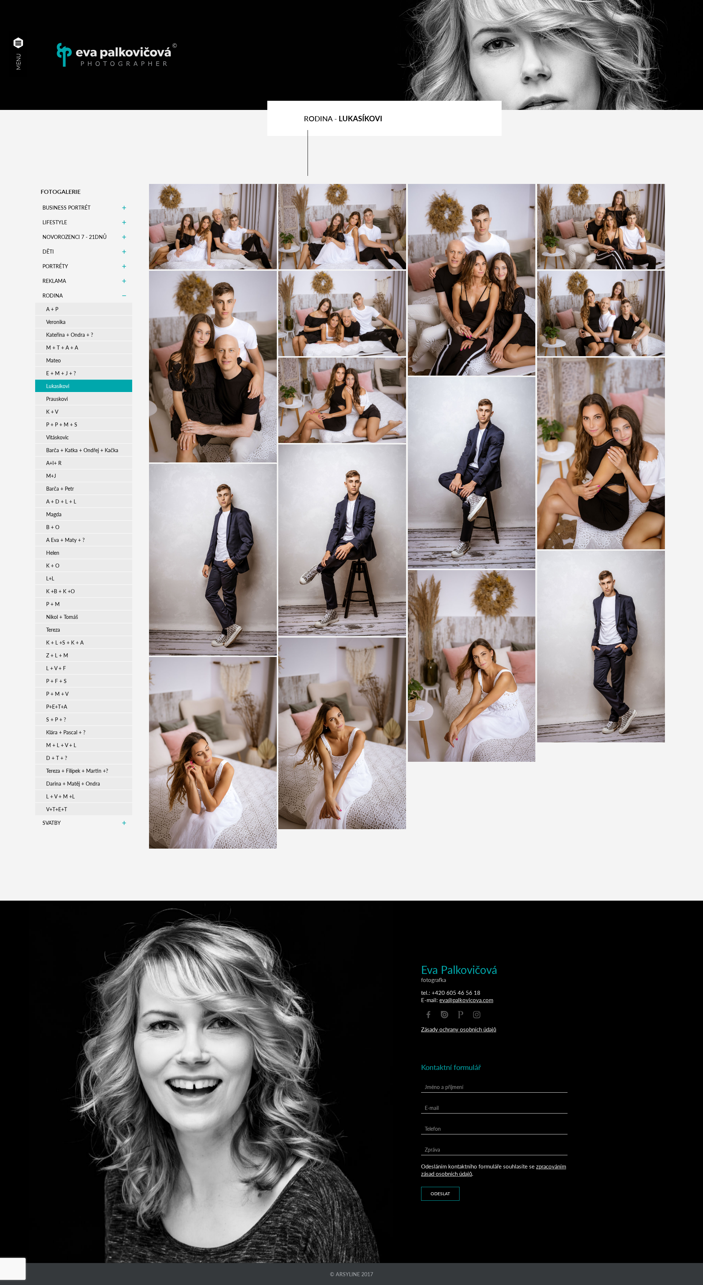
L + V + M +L (60, 796)
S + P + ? (56, 719)
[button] (18, 43)
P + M (53, 604)
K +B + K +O (60, 591)
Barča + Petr (60, 488)
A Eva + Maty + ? (65, 539)
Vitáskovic (57, 437)
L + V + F (56, 668)
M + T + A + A (62, 347)
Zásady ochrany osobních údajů (458, 1029)
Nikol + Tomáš (62, 616)
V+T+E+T (56, 809)
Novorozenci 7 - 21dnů (74, 236)
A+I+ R (54, 462)
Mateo (53, 360)
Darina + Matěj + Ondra (73, 783)
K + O (52, 565)
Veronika (56, 321)
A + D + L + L (61, 501)
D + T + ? (56, 757)
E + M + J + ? (61, 373)
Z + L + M (57, 655)
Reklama (54, 280)
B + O (52, 527)
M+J (51, 475)
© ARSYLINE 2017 (351, 1274)
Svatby (51, 822)
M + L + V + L (61, 745)
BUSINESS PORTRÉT (66, 207)
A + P (52, 309)
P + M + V (57, 693)
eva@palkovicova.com (466, 1000)
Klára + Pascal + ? (65, 732)
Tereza (53, 629)
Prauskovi (57, 398)
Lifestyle (54, 222)
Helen (52, 552)
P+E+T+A (56, 706)
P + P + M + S (61, 424)
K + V (52, 411)
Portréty (55, 266)
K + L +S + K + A (64, 642)
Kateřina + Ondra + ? (69, 334)
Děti (48, 251)
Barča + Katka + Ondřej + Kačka (82, 450)
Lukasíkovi (57, 385)
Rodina (52, 295)
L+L (50, 578)
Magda (54, 514)
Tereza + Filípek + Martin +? (77, 770)
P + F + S (56, 680)
